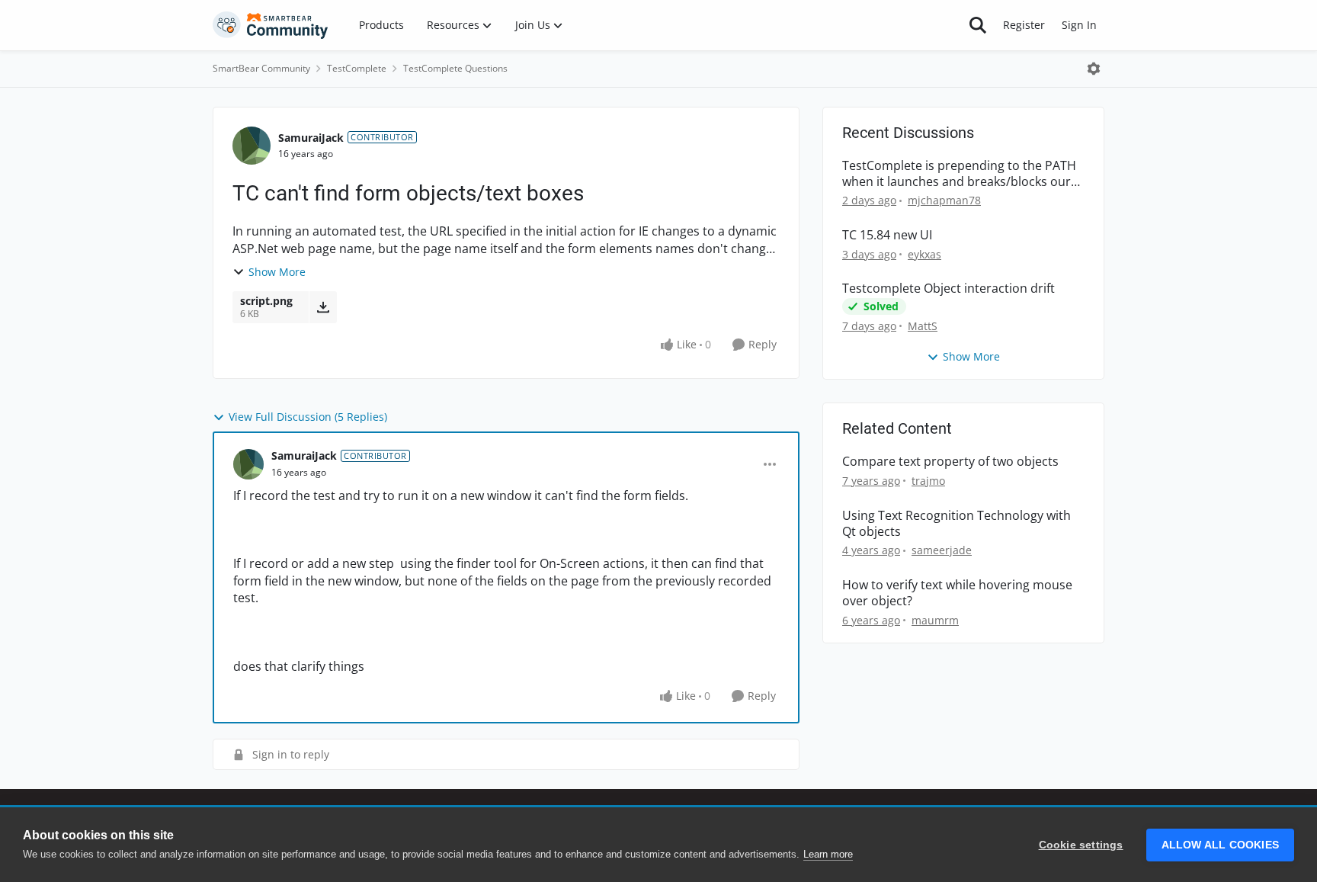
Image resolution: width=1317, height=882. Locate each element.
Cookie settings (1081, 845)
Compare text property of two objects (950, 462)
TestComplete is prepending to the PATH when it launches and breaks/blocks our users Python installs (959, 174)
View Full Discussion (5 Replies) (308, 416)
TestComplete (356, 68)
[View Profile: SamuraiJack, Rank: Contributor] (251, 146)
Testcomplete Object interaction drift (948, 289)
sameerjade (942, 550)
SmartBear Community (261, 68)
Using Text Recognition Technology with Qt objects (956, 524)
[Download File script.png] (323, 307)
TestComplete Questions (455, 68)
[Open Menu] (1093, 68)
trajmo (928, 480)
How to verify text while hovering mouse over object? (957, 593)
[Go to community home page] (270, 25)
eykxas (924, 254)
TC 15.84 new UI (887, 235)
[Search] (978, 25)
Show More (277, 272)
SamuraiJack (311, 137)
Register (1024, 25)
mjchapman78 (944, 200)
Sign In (1079, 25)
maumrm (935, 620)
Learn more (828, 854)
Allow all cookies (1220, 845)
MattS (922, 326)
